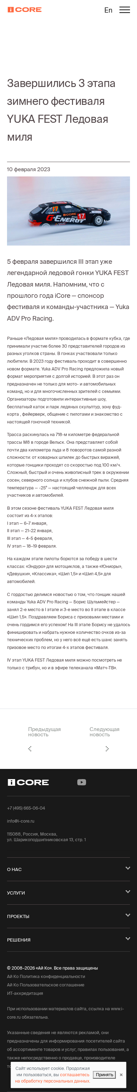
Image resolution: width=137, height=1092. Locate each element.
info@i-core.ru (20, 821)
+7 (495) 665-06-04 (26, 808)
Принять (104, 1074)
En (108, 10)
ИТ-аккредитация (25, 993)
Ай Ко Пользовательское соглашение (45, 985)
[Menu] (124, 10)
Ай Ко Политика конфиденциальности (46, 976)
